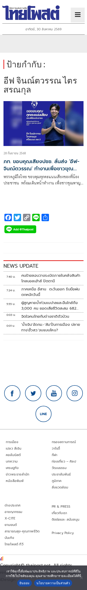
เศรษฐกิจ (12, 468)
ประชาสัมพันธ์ (61, 474)
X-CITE (10, 518)
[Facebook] (12, 393)
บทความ (12, 461)
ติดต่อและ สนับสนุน (66, 519)
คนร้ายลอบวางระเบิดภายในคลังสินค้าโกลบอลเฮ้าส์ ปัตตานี (51, 278)
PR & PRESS (61, 506)
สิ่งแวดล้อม (60, 487)
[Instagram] (74, 393)
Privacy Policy (63, 533)
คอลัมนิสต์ (13, 455)
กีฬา (55, 455)
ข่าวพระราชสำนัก (17, 474)
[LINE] (43, 414)
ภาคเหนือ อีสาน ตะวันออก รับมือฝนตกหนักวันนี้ (50, 292)
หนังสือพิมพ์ (15, 480)
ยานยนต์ (11, 524)
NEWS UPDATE (20, 266)
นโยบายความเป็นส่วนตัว (53, 583)
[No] (81, 577)
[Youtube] (54, 393)
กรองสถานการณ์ (64, 442)
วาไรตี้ (56, 448)
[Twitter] (33, 393)
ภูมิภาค (57, 480)
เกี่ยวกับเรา (59, 513)
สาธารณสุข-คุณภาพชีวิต (22, 531)
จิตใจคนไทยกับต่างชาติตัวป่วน (45, 316)
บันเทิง (9, 537)
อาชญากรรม (14, 511)
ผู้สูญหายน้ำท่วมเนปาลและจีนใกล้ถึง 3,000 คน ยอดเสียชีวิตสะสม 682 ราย (49, 305)
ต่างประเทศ (13, 505)
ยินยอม (24, 583)
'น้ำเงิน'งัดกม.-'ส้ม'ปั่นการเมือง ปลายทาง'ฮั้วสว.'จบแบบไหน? (50, 327)
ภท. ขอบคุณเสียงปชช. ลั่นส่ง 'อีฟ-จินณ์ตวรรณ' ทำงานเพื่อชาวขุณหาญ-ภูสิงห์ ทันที (41, 169)
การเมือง (12, 442)
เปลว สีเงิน (14, 448)
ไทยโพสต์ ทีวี (14, 544)
